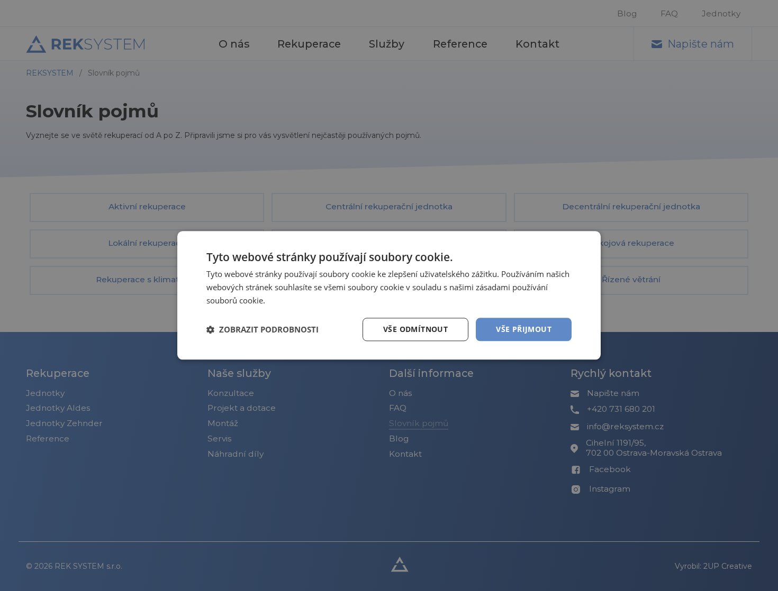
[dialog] (389, 295)
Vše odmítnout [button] (415, 329)
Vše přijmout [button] (523, 329)
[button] (262, 329)
